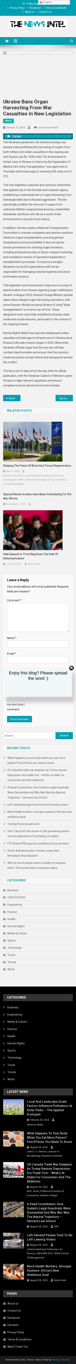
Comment (14, 600)
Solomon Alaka (35, 1124)
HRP (56, 1226)
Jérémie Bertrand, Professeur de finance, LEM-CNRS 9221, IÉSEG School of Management (48, 1253)
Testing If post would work (23, 824)
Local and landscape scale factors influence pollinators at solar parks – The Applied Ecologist (49, 1108)
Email (11, 653)
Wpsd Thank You (17, 1346)
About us (29, 12)
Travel (11, 955)
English (47, 2)
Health (11, 919)
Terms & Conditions (56, 8)
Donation (13, 1325)
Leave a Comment (48, 127)
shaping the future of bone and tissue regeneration (37, 465)
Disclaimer (35, 8)
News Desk (34, 564)
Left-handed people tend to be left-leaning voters (37, 804)
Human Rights (16, 926)
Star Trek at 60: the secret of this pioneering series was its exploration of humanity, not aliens (38, 834)
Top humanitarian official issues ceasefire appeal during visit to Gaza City (66, 398)
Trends (11, 962)
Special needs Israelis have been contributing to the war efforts (37, 496)
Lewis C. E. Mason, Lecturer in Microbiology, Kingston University (44, 1153)
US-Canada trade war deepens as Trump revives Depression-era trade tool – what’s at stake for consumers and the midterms (37, 775)
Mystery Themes (61, 1359)
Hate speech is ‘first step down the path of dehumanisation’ (30, 556)
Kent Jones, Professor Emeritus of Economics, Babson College (45, 1193)
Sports (11, 940)
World (8, 120)
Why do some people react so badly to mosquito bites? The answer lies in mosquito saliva (36, 865)
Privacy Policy (17, 8)
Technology (14, 947)
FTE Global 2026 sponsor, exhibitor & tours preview (38, 843)
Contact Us (45, 12)
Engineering (14, 904)
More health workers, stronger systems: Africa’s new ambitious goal (39, 814)
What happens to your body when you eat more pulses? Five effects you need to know (36, 760)
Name (11, 638)
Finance (12, 911)
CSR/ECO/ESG (16, 897)
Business (13, 890)
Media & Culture (17, 933)
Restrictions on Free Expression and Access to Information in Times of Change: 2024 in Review (15, 398)
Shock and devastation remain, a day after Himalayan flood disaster (33, 853)
